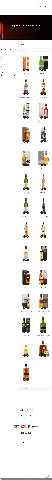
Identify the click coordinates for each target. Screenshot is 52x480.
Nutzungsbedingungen (31, 457)
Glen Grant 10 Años (26, 240)
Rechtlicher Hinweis (30, 454)
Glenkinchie (43, 168)
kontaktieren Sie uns (31, 468)
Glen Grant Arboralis (26, 73)
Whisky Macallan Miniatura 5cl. (26, 359)
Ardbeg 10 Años (26, 335)
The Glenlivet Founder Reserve (26, 97)
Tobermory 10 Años (43, 73)
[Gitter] (20, 49)
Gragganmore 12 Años (26, 168)
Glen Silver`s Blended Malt (43, 216)
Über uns (28, 460)
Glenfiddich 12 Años (26, 216)
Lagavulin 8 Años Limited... (43, 121)
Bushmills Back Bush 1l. (26, 287)
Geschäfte (29, 473)
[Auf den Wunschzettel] (24, 70)
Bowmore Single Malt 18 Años (43, 287)
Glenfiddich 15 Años (43, 192)
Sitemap (28, 471)
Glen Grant (43, 240)
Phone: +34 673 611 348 (26, 415)
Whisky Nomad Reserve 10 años (43, 359)
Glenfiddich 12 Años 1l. (26, 192)
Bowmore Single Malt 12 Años (26, 311)
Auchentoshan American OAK (43, 311)
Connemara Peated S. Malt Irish (43, 335)
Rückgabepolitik (30, 465)
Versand (28, 452)
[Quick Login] (50, 6)
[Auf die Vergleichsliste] (27, 70)
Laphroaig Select (26, 121)
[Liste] (22, 49)
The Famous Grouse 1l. (43, 97)
